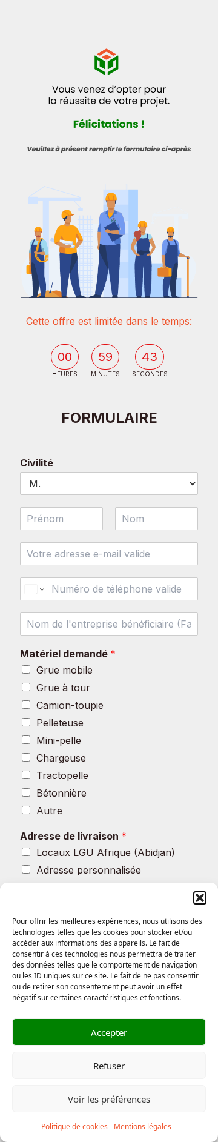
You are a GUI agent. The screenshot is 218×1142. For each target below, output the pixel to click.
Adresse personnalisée (88, 870)
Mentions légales (142, 1126)
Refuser (109, 1066)
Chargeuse (61, 758)
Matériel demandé (68, 654)
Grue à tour (63, 688)
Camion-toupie (70, 705)
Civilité (36, 463)
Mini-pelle (58, 740)
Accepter (109, 1032)
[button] (200, 898)
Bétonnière (61, 793)
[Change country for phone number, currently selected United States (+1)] (33, 588)
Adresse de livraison (73, 836)
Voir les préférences (109, 1099)
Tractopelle (62, 775)
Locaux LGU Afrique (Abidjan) (105, 852)
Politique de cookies (74, 1126)
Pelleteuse (60, 723)
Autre (49, 811)
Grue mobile (64, 670)
